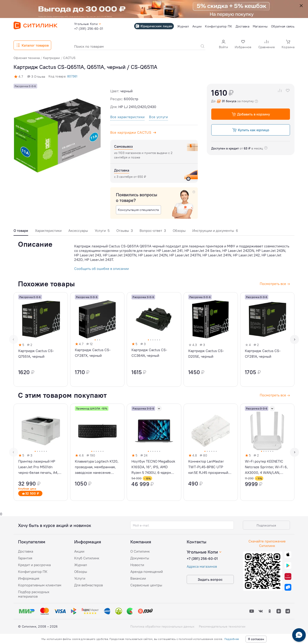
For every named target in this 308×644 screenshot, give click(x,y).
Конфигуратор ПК (32, 571)
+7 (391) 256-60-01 (202, 558)
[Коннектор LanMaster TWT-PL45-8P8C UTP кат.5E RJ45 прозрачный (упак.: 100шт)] (211, 452)
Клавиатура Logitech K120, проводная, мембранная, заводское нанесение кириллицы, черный (96, 467)
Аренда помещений (146, 571)
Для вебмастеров (88, 585)
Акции (79, 551)
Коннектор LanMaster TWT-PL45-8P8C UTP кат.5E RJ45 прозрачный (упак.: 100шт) (208, 467)
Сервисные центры (146, 585)
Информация (28, 578)
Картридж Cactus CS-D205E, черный (206, 353)
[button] (223, 44)
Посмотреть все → (275, 395)
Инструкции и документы (215, 230)
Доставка (25, 551)
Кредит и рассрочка (34, 565)
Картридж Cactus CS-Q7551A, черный (36, 353)
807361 (72, 76)
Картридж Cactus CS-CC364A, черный (149, 353)
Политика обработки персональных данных (162, 626)
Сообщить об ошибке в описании (101, 268)
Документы (139, 558)
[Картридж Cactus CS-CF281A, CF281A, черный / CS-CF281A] (267, 339)
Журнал (80, 565)
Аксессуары (78, 230)
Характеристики (48, 230)
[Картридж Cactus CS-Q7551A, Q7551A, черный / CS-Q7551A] (41, 339)
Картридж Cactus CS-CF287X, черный (92, 353)
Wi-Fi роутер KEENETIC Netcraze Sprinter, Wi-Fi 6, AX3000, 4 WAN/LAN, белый (266, 467)
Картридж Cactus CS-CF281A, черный (262, 353)
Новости (137, 565)
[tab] (21, 232)
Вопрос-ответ (153, 230)
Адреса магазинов (202, 566)
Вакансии (138, 578)
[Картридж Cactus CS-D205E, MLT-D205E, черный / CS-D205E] (211, 339)
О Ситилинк (140, 551)
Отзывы (124, 230)
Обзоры (179, 230)
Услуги (102, 230)
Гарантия (25, 558)
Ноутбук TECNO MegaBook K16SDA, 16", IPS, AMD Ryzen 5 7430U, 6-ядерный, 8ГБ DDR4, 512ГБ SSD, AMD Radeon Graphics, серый (153, 467)
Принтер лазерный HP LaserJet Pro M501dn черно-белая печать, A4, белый (38, 467)
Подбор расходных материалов (33, 594)
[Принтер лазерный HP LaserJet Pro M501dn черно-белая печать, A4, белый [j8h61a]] (41, 452)
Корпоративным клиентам (39, 585)
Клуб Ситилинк (86, 558)
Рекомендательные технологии (222, 626)
